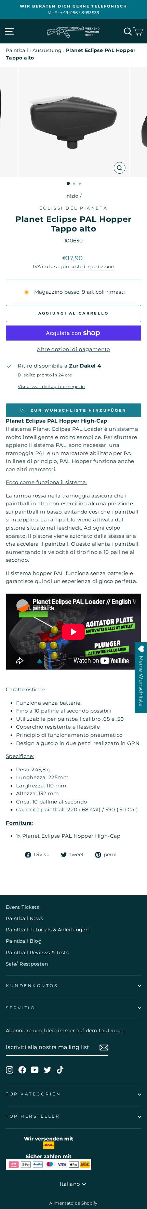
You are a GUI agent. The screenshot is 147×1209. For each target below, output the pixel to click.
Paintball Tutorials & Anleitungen (47, 929)
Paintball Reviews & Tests (37, 952)
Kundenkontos (32, 985)
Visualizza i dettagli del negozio (51, 386)
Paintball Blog (24, 941)
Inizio (72, 196)
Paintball (17, 50)
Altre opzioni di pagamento (73, 349)
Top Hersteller (33, 1116)
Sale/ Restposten (27, 964)
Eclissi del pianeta (73, 208)
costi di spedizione (92, 266)
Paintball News (24, 918)
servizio (20, 1008)
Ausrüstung (47, 50)
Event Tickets (22, 907)
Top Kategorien (33, 1094)
